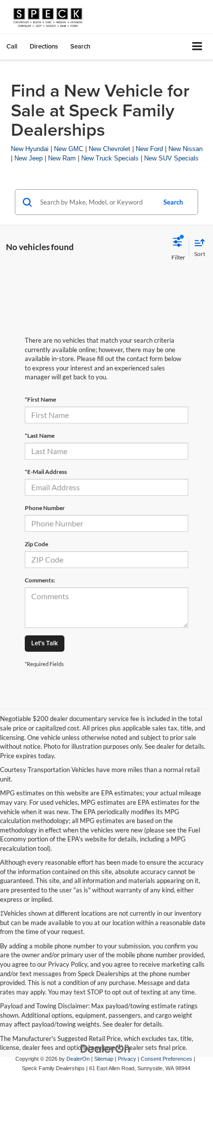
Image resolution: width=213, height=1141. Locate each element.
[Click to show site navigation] (197, 46)
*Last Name (39, 435)
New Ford (149, 149)
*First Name (40, 399)
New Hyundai (30, 149)
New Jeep (28, 158)
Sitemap (103, 1059)
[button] (12, 46)
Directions (44, 46)
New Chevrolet (109, 149)
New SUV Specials (171, 158)
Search (173, 202)
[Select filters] (178, 247)
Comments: (40, 580)
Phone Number (45, 508)
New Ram (62, 158)
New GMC (68, 149)
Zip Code (36, 544)
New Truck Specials (110, 158)
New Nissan (185, 149)
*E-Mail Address (46, 471)
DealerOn (78, 1059)
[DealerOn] (105, 1048)
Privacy (127, 1059)
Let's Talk (44, 643)
